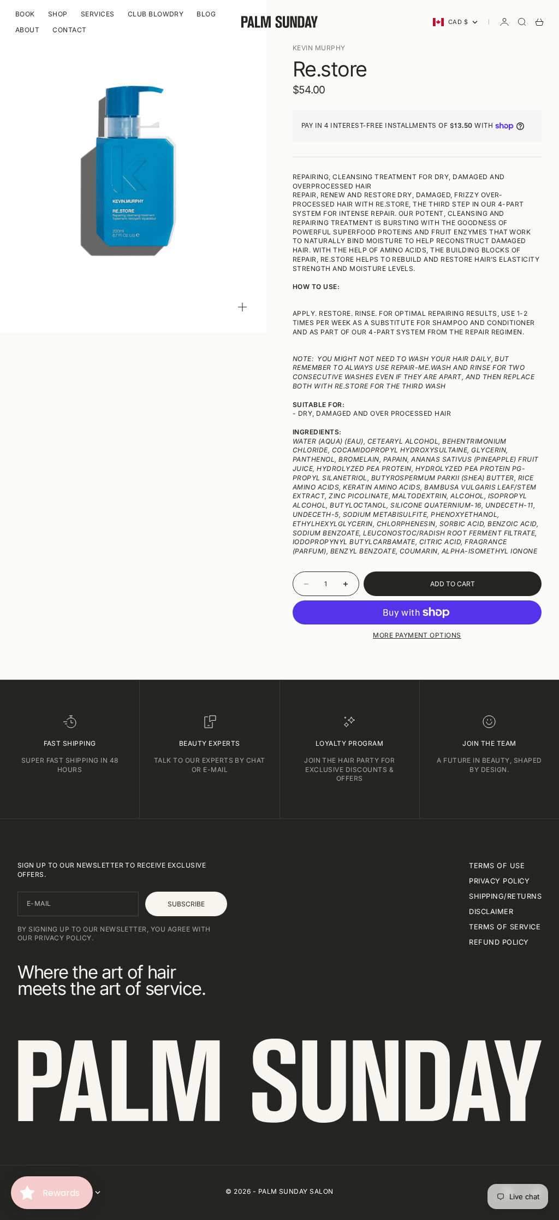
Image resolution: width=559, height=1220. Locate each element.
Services (98, 14)
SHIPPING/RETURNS (505, 896)
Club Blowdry (156, 14)
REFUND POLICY (498, 942)
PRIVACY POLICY (499, 881)
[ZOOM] (242, 307)
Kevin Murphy (319, 48)
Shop (58, 14)
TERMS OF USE (497, 866)
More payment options (417, 635)
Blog (206, 14)
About (27, 30)
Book (25, 14)
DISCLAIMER (491, 911)
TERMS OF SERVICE (504, 927)
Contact (69, 30)
